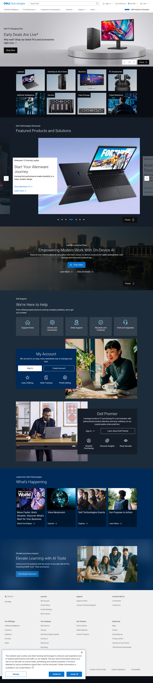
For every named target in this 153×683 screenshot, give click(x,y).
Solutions (8, 634)
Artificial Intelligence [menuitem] (11, 10)
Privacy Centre (117, 639)
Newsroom (45, 643)
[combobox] (63, 4)
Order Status (45, 605)
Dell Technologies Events (91, 512)
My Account (45, 601)
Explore (51, 523)
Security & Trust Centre (120, 643)
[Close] (81, 652)
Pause (141, 62)
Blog (114, 626)
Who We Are (45, 626)
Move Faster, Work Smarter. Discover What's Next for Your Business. (30, 515)
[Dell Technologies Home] (14, 3)
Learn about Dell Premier (117, 431)
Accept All (74, 674)
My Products (45, 614)
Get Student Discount (27, 574)
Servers (51, 95)
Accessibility (135, 669)
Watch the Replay (24, 523)
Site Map (8, 602)
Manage (16, 674)
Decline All (56, 674)
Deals (7, 643)
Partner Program (82, 634)
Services (8, 639)
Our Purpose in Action (120, 512)
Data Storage (84, 95)
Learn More (65, 272)
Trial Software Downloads (121, 647)
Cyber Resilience (116, 95)
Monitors (82, 72)
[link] (120, 3)
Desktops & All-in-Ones (57, 72)
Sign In (30, 368)
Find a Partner (81, 626)
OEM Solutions (81, 630)
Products (8, 630)
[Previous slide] (124, 62)
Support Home (81, 601)
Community (116, 601)
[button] (108, 3)
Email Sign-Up (117, 634)
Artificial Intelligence (25, 95)
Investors (44, 639)
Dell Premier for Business (140, 10)
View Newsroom (56, 512)
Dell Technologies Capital (50, 634)
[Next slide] (133, 62)
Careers (43, 630)
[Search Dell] (97, 3)
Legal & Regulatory (119, 669)
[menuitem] (30, 9)
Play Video (78, 265)
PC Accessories (115, 72)
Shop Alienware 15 (22, 186)
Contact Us (116, 605)
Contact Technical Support (86, 605)
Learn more (19, 191)
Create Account (59, 368)
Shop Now (10, 50)
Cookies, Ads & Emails (98, 669)
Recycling (44, 647)
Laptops (20, 72)
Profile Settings (46, 609)
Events (114, 630)
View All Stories (83, 272)
